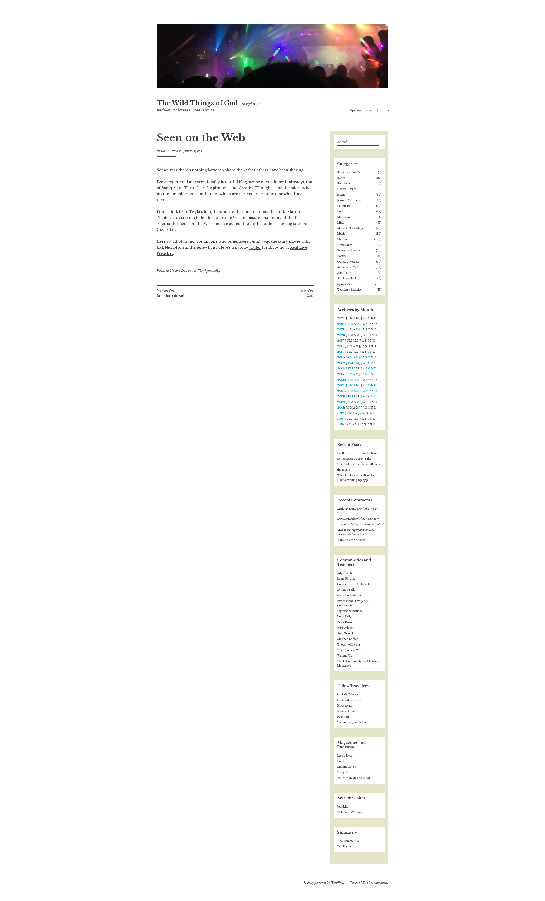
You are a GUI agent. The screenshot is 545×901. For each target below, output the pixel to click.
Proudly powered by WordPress (323, 883)
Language (343, 205)
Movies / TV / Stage (350, 228)
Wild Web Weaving (349, 812)
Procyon (343, 716)
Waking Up (344, 655)
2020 (341, 335)
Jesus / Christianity (349, 200)
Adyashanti (344, 573)
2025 (340, 318)
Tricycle (343, 772)
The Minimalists (348, 841)
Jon (199, 151)
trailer (255, 247)
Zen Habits (344, 846)
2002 (341, 402)
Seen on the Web (192, 271)
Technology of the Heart (353, 722)
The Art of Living (348, 644)
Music (341, 233)
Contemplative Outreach (353, 584)
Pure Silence (345, 627)
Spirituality (359, 110)
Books (341, 178)
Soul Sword (345, 633)
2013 (340, 346)
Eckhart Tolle (346, 589)
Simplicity (344, 272)
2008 (341, 368)
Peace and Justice (348, 250)
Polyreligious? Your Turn (365, 518)
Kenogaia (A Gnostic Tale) (354, 458)
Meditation (344, 217)
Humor (174, 271)
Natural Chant (346, 711)
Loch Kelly (344, 616)
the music (343, 469)
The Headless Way (349, 650)
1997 (340, 424)
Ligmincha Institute (350, 611)
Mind (340, 222)
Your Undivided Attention (354, 778)
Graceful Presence (349, 700)
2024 (341, 323)
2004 (341, 390)
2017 (340, 340)
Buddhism (344, 183)
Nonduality (344, 245)
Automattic (379, 883)
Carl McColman (347, 694)
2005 (340, 385)
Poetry (341, 256)
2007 (340, 374)
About (381, 110)
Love (340, 211)
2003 (341, 396)
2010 (340, 357)
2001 (340, 407)
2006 (341, 379)
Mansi (341, 530)
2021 (340, 329)
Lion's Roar (345, 755)
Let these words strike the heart (357, 453)
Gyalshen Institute (349, 595)
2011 (340, 351)
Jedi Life (342, 806)
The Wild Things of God (197, 103)
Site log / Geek (347, 278)
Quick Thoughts (348, 261)
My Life (342, 239)
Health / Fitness (347, 189)
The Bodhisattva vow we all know (359, 464)
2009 (341, 363)
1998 (340, 418)
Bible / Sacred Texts (350, 172)
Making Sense (346, 766)
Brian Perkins (346, 578)
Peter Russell (345, 622)
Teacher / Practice (349, 289)
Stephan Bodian (347, 638)
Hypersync (344, 705)
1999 (340, 413)
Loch (340, 761)
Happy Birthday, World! (365, 524)
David (341, 518)
